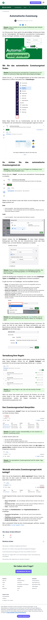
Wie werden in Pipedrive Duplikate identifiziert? (14, 546)
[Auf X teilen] (25, 25)
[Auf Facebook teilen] (20, 25)
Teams (30, 317)
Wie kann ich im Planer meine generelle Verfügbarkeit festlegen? (19, 549)
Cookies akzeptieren (23, 616)
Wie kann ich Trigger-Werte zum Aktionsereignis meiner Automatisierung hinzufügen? (21, 555)
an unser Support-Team (17, 525)
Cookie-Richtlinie (10, 612)
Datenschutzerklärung (20, 612)
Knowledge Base (5, 11)
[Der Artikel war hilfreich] (3, 535)
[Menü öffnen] (44, 3)
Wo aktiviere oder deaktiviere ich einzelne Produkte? (15, 559)
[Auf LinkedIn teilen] (23, 25)
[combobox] (29, 7)
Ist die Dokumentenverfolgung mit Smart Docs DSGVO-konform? (19, 551)
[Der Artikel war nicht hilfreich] (11, 535)
